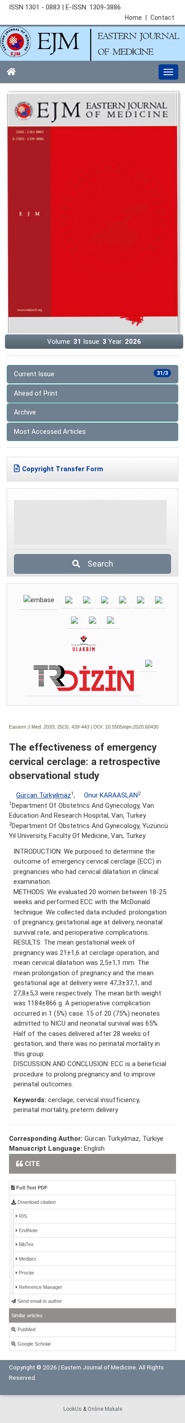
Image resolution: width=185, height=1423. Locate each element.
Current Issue (91, 374)
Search (97, 563)
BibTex (26, 1244)
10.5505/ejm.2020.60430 (132, 727)
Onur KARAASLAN (111, 795)
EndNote (28, 1230)
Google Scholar (33, 1343)
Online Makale (105, 1409)
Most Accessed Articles (50, 432)
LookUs (72, 1409)
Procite (26, 1272)
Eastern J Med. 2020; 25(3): (39, 727)
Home (136, 17)
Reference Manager (40, 1287)
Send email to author (39, 1301)
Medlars (27, 1258)
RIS (22, 1216)
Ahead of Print (35, 393)
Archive (25, 412)
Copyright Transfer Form (62, 469)
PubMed (25, 1329)
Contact (162, 17)
